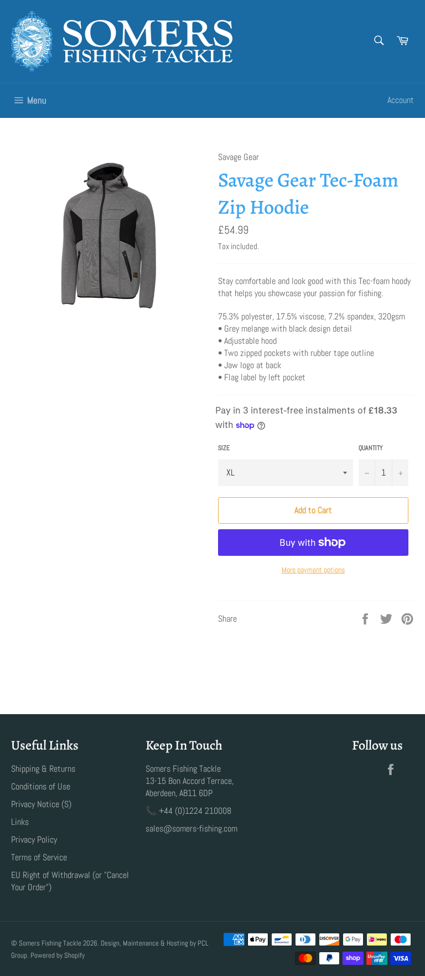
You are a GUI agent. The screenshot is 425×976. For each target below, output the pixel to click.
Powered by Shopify (57, 955)
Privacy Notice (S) (41, 804)
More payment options (313, 570)
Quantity (371, 447)
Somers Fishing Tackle (50, 943)
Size (224, 447)
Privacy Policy (34, 839)
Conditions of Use (40, 786)
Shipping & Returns (43, 768)
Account (400, 100)
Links (20, 822)
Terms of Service (39, 857)
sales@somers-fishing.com (191, 828)
